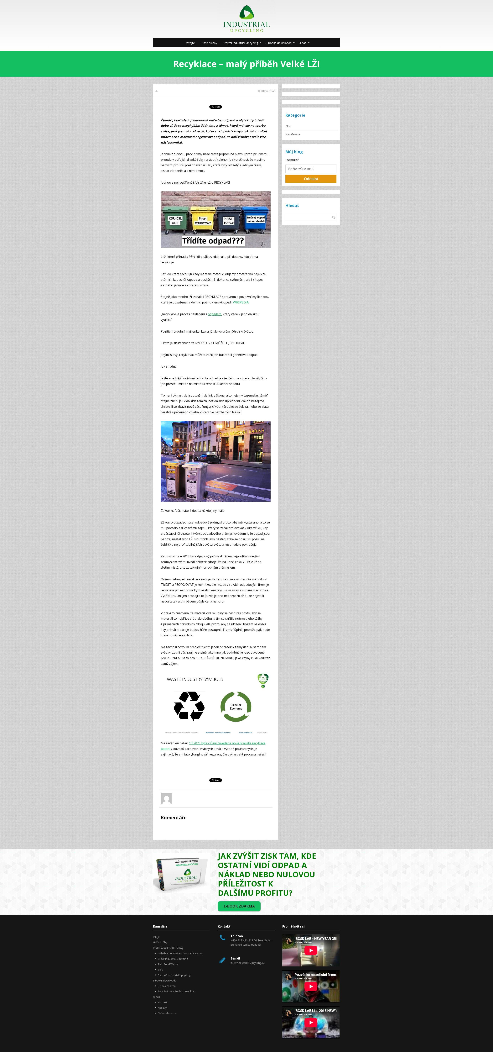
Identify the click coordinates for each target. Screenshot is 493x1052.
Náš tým (162, 1007)
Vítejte (190, 43)
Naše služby (209, 43)
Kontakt (162, 1002)
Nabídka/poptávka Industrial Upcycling (180, 953)
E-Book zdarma (167, 986)
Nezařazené (293, 134)
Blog (288, 126)
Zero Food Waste (168, 964)
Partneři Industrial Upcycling (174, 975)
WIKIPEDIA (241, 302)
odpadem (214, 314)
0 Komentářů (268, 91)
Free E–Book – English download (176, 991)
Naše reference (167, 1013)
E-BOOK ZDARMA (239, 906)
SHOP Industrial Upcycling (173, 958)
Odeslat (311, 179)
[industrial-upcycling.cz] (246, 19)
